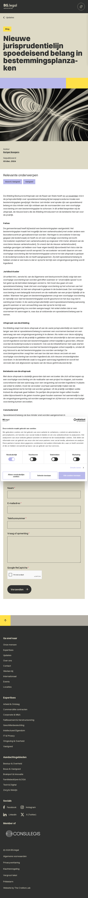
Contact (7, 666)
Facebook (11, 807)
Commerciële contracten (15, 709)
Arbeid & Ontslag (11, 704)
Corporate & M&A (11, 714)
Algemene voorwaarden (15, 856)
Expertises (8, 650)
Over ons (7, 660)
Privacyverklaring (11, 862)
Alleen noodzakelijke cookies (16, 475)
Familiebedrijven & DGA (14, 779)
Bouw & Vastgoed (12, 181)
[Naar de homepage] (10, 6)
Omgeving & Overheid (13, 741)
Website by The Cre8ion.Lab (16, 888)
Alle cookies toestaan (71, 475)
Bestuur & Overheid (12, 763)
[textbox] (44, 492)
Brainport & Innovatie (13, 774)
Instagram (31, 807)
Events (6, 681)
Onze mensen (10, 644)
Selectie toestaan (44, 475)
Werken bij (8, 671)
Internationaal (9, 676)
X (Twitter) (31, 814)
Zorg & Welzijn (10, 790)
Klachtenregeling (11, 869)
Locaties (7, 687)
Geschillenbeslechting (13, 725)
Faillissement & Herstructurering (18, 720)
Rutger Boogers (11, 152)
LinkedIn (12, 814)
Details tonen (75, 468)
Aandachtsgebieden (14, 757)
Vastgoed (29, 181)
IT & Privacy (9, 735)
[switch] (33, 459)
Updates (7, 655)
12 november (71, 196)
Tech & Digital (9, 784)
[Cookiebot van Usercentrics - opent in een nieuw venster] (75, 420)
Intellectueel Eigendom (14, 730)
